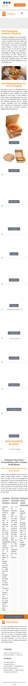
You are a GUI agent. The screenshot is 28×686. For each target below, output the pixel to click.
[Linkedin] (7, 3)
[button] (21, 13)
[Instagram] (9, 3)
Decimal (14, 684)
